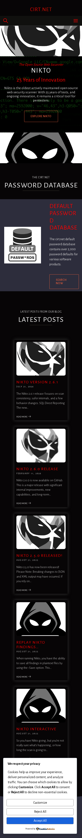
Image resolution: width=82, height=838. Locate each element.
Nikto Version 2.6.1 (37, 382)
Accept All (40, 820)
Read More (21, 417)
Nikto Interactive (36, 729)
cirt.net (41, 9)
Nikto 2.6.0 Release (37, 469)
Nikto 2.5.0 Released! (39, 555)
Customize (40, 802)
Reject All (40, 811)
